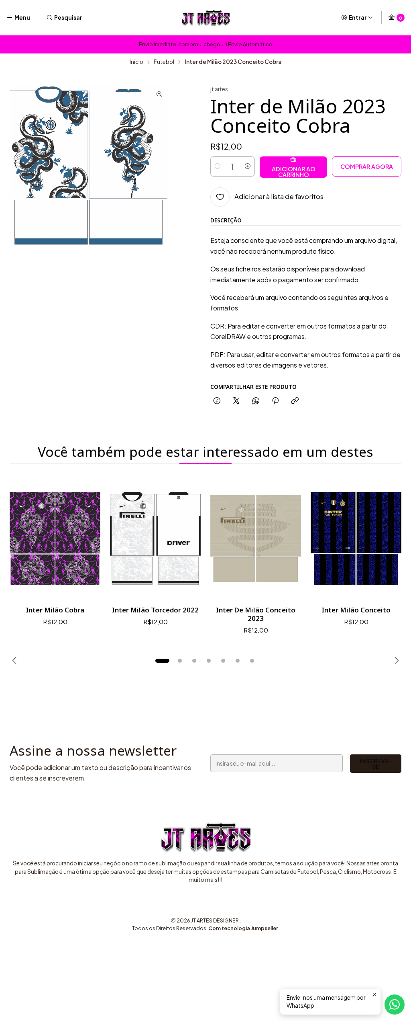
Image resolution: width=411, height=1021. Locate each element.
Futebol (164, 62)
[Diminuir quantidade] (217, 166)
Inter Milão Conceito (356, 609)
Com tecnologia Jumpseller (243, 928)
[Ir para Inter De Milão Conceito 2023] (255, 538)
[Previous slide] (16, 661)
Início (136, 62)
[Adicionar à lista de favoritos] (86, 538)
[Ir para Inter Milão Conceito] (356, 538)
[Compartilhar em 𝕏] (236, 401)
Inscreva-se (376, 763)
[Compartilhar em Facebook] (217, 401)
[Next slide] (395, 661)
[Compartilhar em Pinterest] (275, 401)
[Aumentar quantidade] (247, 166)
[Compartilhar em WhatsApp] (255, 401)
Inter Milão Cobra (55, 609)
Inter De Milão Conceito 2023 (255, 614)
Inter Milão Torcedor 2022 (155, 609)
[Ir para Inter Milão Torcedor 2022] (155, 538)
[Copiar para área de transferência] (294, 401)
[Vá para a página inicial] (205, 18)
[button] (162, 661)
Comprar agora (366, 166)
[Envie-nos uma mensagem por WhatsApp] (395, 1004)
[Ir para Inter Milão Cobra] (55, 538)
